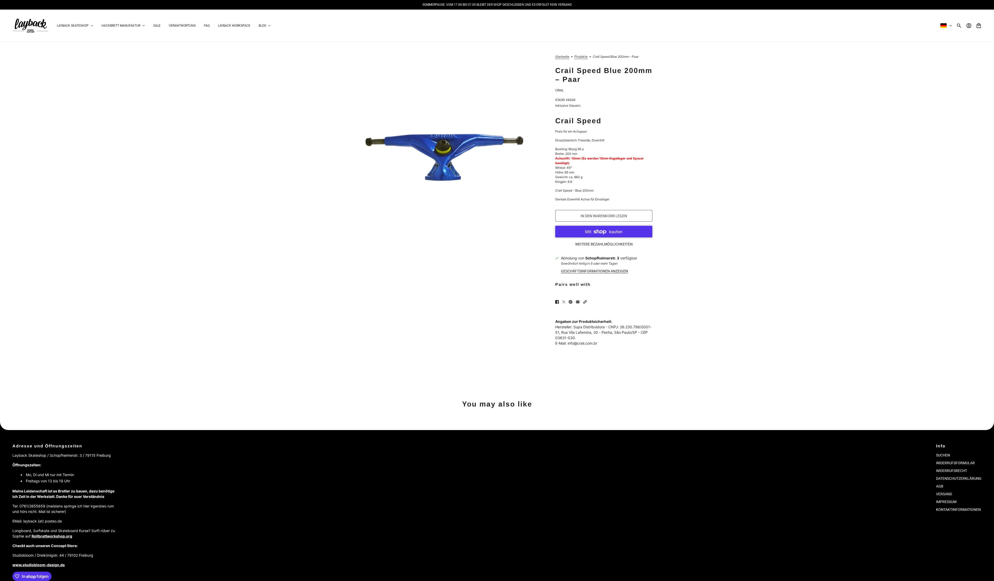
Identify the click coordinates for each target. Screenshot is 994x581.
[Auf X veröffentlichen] (563, 302)
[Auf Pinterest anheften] (570, 302)
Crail (559, 90)
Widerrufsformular (955, 463)
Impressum (946, 502)
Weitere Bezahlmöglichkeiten (604, 244)
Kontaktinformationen (958, 509)
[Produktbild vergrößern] (444, 157)
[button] (585, 302)
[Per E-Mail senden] (578, 302)
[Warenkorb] (979, 25)
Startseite (562, 57)
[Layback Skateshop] (30, 25)
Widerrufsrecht (951, 471)
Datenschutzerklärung (959, 478)
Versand (944, 494)
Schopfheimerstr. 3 (602, 258)
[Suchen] (959, 25)
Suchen (943, 455)
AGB (939, 486)
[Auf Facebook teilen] (557, 302)
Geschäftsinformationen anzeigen (594, 271)
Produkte (581, 57)
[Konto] (969, 25)
